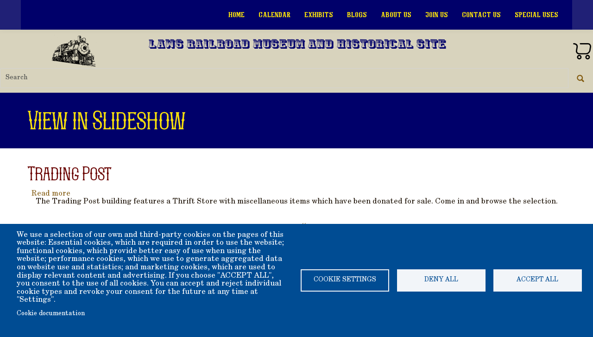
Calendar (274, 15)
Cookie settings (345, 280)
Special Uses (536, 15)
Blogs (357, 15)
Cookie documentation (51, 314)
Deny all (441, 280)
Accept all (537, 280)
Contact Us (481, 15)
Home (236, 15)
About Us (396, 15)
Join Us (436, 15)
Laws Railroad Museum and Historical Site (297, 45)
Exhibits (318, 15)
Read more (51, 193)
